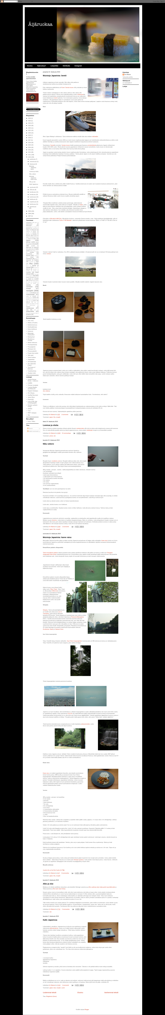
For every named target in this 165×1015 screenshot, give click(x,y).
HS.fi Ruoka (31, 393)
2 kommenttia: (66, 909)
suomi (63, 988)
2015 (29, 145)
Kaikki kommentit (33, 431)
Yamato (52, 145)
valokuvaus (30, 308)
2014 (29, 147)
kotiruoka (28, 260)
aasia (35, 222)
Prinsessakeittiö (32, 351)
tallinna (28, 302)
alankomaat (29, 224)
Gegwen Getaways (33, 391)
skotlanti (28, 299)
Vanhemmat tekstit (111, 992)
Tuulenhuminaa (32, 371)
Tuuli (29, 410)
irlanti (29, 238)
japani (51, 417)
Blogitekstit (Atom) (51, 996)
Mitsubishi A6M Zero (56, 218)
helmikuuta (33, 204)
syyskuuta (33, 187)
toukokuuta (33, 197)
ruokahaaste (30, 294)
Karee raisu (46, 773)
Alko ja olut (48, 884)
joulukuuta (33, 159)
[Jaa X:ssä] (79, 415)
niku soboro (46, 391)
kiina (36, 258)
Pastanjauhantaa (32, 344)
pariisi (27, 277)
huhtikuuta (33, 199)
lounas (35, 267)
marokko (35, 269)
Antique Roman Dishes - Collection (33, 380)
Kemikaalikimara (32, 327)
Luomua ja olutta (50, 425)
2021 (29, 130)
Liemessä (30, 331)
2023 (29, 125)
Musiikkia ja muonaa (31, 339)
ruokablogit (33, 293)
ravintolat (29, 286)
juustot (33, 245)
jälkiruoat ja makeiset (32, 247)
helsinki (35, 234)
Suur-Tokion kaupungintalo (74, 641)
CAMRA (30, 383)
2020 (29, 133)
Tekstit (30, 428)
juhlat (37, 242)
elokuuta (32, 189)
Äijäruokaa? (41, 66)
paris (32, 277)
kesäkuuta (33, 194)
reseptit (58, 417)
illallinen (28, 237)
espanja (28, 231)
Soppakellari (31, 359)
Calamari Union (59, 629)
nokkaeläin (95, 136)
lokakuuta (32, 164)
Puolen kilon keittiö (33, 353)
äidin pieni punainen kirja (31, 313)
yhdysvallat (30, 311)
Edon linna (53, 554)
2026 (29, 118)
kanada (37, 250)
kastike (32, 252)
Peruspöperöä (31, 347)
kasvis (28, 255)
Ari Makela (128, 74)
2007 (29, 216)
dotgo (27, 229)
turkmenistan (32, 305)
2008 (29, 213)
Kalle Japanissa (50, 920)
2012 (29, 152)
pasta (37, 277)
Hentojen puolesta (79, 859)
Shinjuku (45, 610)
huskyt (35, 235)
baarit (35, 226)
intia (38, 237)
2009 (29, 211)
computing (34, 228)
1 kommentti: (65, 414)
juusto (36, 244)
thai (35, 302)
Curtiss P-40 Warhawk (65, 220)
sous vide (28, 300)
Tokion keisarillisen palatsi (50, 552)
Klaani (51, 629)
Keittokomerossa (32, 325)
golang (34, 232)
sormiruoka (34, 299)
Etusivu (30, 66)
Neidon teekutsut (32, 342)
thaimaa (28, 303)
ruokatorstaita (80, 428)
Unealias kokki (32, 373)
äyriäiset (28, 314)
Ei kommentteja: (66, 433)
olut (55, 436)
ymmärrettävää (92, 145)
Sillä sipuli (30, 355)
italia (34, 238)
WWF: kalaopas (32, 413)
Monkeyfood (31, 337)
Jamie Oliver (31, 397)
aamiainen (29, 222)
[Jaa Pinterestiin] (82, 415)
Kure (62, 87)
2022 (29, 128)
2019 (29, 135)
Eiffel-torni (55, 591)
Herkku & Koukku (32, 322)
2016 (29, 142)
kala (54, 988)
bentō (55, 98)
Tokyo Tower (53, 589)
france (34, 231)
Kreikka (36, 260)
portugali (35, 282)
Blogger (87, 1009)
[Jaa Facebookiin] (80, 415)
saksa (27, 296)
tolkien (33, 303)
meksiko (28, 270)
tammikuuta (33, 206)
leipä (37, 261)
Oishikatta (66, 66)
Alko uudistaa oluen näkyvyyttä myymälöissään (102, 887)
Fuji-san (70, 713)
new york (36, 274)
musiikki (28, 272)
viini (27, 310)
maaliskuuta (33, 202)
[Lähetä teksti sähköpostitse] (71, 414)
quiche (34, 283)
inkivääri (33, 237)
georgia (28, 232)
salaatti (34, 296)
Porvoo (27, 283)
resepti (28, 288)
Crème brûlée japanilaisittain (31, 77)
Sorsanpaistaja (32, 361)
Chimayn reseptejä (33, 385)
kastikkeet (29, 254)
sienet (34, 297)
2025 (29, 120)
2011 (29, 154)
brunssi (28, 228)
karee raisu (105, 540)
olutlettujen (90, 430)
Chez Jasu (31, 320)
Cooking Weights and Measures (32, 388)
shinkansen (80, 94)
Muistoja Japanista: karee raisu (57, 537)
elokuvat (33, 230)
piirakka (37, 280)
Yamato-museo (69, 87)
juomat (30, 244)
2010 (29, 157)
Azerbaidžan (29, 226)
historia (28, 235)
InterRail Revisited (33, 395)
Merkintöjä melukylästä (31, 334)
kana (31, 250)
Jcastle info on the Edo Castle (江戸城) (53, 870)
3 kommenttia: (65, 873)
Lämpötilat (54, 66)
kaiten (81, 204)
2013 (29, 150)
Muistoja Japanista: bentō (54, 76)
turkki (37, 303)
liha (54, 417)
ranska (28, 285)
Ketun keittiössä (32, 329)
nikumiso (54, 520)
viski (35, 309)
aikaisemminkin (85, 724)
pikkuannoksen (54, 928)
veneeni (49, 253)
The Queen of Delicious (31, 368)
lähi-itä (28, 269)
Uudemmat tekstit (49, 992)
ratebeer (30, 408)
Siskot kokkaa (32, 357)
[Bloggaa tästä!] (77, 415)
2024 (29, 123)
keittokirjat (29, 258)
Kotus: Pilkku (31, 421)
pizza (29, 282)
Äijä (29, 415)
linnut (27, 265)
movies (34, 270)
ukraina (28, 306)
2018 (29, 137)
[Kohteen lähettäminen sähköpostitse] (75, 415)
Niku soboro (48, 444)
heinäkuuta (33, 192)
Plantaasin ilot (32, 349)
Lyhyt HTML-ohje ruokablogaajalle (32, 402)
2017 (29, 140)
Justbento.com (56, 461)
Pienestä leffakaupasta (77, 617)
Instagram (78, 66)
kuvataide (31, 261)
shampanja (28, 297)
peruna (31, 280)
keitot (31, 257)
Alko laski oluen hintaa (59, 889)
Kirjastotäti (31, 399)
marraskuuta (33, 161)
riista (27, 292)
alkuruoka (29, 225)
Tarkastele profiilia (128, 77)
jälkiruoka (31, 249)
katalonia (37, 255)
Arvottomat (46, 629)
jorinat (51, 436)
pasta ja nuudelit (33, 279)
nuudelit (29, 275)
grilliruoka (28, 234)
